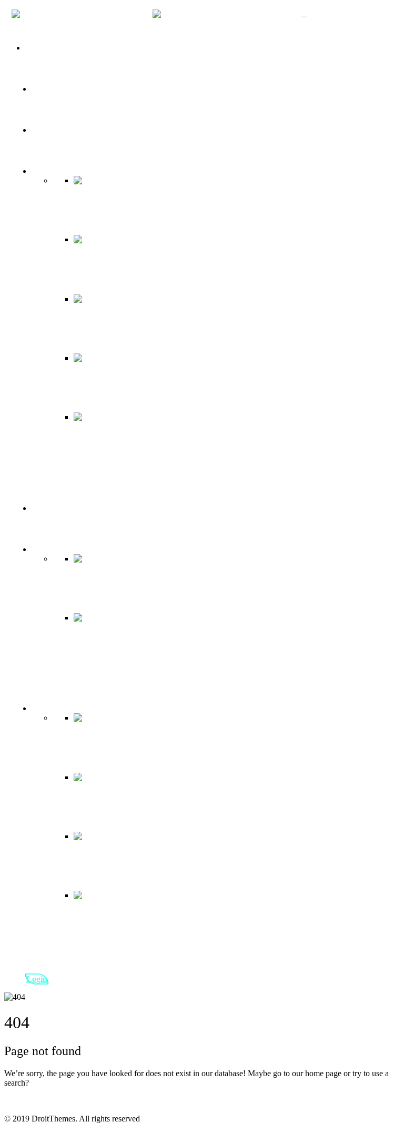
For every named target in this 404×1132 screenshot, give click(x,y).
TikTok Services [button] (59, 170)
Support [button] (45, 708)
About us (40, 47)
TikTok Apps (53, 508)
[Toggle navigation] (304, 16)
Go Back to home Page (43, 1100)
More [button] (40, 549)
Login (36, 978)
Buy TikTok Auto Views (73, 129)
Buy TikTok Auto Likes (71, 88)
